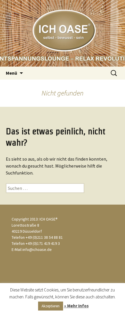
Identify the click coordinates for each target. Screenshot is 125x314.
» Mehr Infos (76, 306)
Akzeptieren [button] (51, 306)
